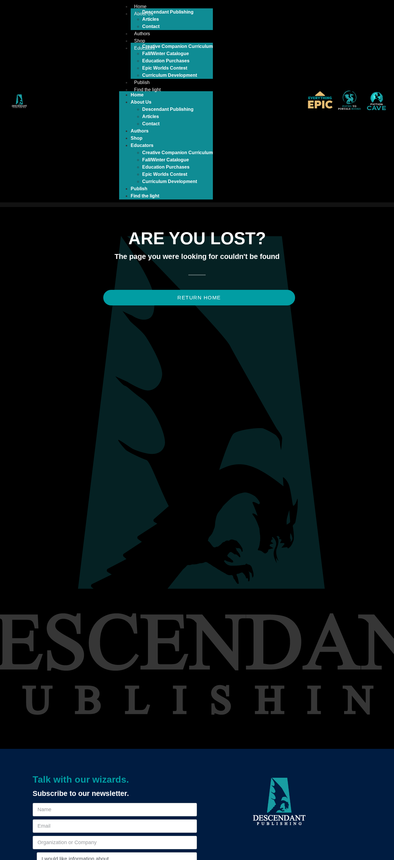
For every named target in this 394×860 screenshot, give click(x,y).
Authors (142, 33)
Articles (150, 19)
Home (140, 6)
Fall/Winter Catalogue (165, 53)
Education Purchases (166, 60)
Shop (139, 40)
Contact (151, 26)
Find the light (147, 89)
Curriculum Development (169, 75)
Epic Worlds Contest (164, 68)
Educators (142, 145)
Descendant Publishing (168, 12)
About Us (141, 102)
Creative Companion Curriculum (177, 46)
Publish (142, 82)
